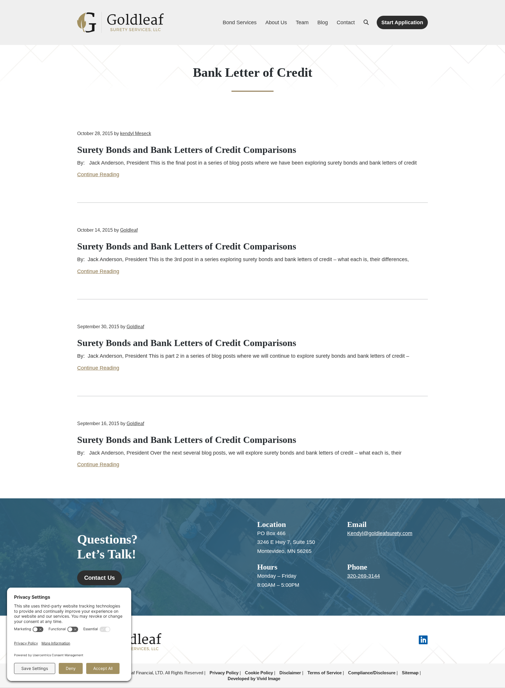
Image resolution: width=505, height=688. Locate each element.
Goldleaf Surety (120, 23)
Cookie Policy (259, 672)
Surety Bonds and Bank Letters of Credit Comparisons (186, 149)
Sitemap (410, 672)
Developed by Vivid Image (254, 678)
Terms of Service (324, 672)
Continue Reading (98, 174)
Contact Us (99, 578)
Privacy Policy (224, 672)
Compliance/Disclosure (371, 672)
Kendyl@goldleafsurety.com (379, 533)
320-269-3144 (363, 576)
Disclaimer (290, 672)
